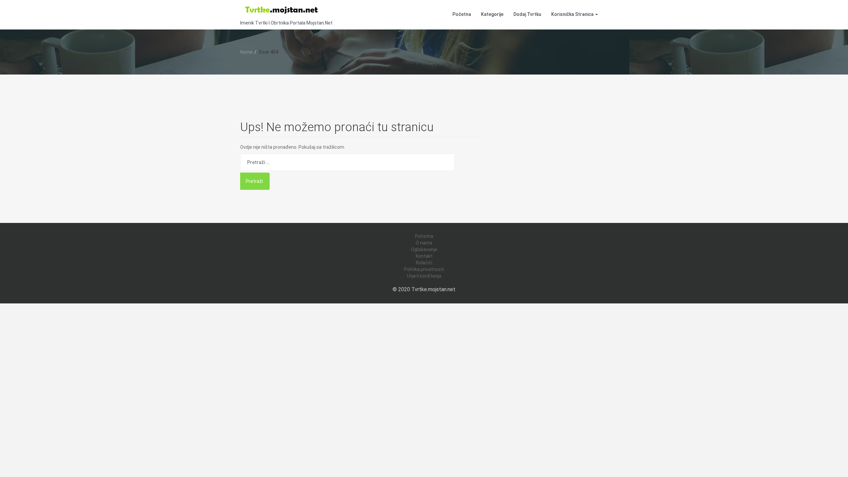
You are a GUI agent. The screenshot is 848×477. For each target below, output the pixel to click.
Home (246, 52)
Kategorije (492, 14)
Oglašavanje (424, 249)
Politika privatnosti (424, 269)
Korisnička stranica (573, 14)
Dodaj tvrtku (527, 14)
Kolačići (424, 262)
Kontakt (424, 256)
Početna (461, 14)
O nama (424, 242)
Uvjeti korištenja (424, 276)
